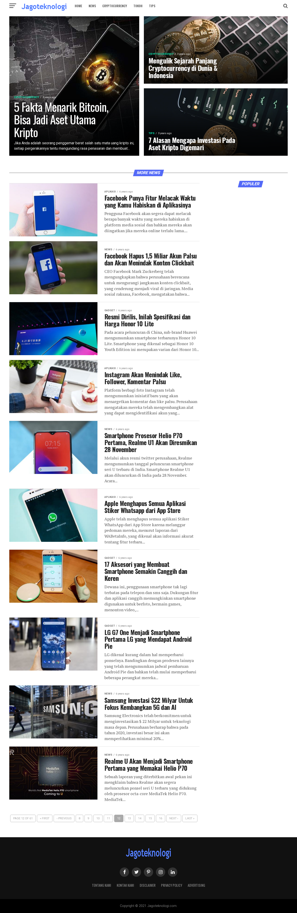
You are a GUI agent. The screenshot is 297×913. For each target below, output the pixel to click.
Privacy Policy (171, 885)
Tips (152, 5)
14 (139, 818)
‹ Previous (64, 818)
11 (108, 818)
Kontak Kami (125, 885)
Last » (189, 818)
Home (78, 5)
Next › (173, 818)
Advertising (196, 885)
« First (44, 818)
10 (98, 818)
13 (129, 818)
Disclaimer (147, 885)
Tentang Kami (101, 885)
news (92, 5)
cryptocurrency (114, 5)
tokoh (137, 5)
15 (150, 818)
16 (160, 818)
